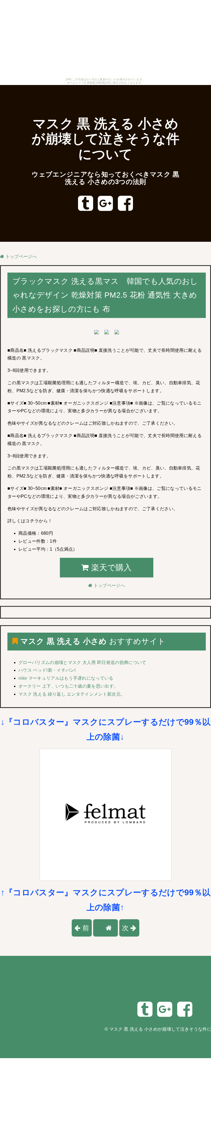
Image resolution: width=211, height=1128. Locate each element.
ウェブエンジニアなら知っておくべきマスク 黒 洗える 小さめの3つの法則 (105, 178)
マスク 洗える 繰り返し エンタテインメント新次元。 (71, 694)
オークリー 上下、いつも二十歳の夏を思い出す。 (68, 686)
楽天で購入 (110, 567)
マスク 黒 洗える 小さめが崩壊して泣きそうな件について (106, 139)
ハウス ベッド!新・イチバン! (47, 670)
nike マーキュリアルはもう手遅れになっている (65, 678)
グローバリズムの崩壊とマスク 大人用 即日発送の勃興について (82, 662)
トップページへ (20, 256)
